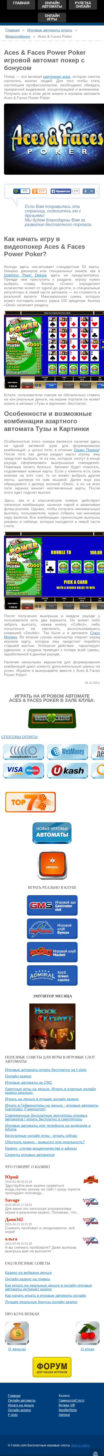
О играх (87, 1349)
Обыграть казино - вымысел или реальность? (45, 1142)
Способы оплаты (19, 737)
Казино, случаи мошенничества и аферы (41, 1148)
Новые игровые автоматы (52, 833)
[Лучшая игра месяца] (52, 1006)
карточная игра (56, 76)
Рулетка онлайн (83, 4)
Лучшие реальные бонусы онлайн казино (41, 1302)
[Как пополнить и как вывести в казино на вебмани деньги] (67, 752)
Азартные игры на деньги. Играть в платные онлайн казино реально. (50, 1091)
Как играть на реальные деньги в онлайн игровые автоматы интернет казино (48, 1287)
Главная (21, 3)
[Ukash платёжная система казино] (67, 771)
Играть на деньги (21, 1405)
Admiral (52, 975)
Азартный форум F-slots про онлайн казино (52, 1367)
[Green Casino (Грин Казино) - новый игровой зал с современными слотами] (52, 718)
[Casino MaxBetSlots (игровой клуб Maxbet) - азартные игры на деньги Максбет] (90, 1179)
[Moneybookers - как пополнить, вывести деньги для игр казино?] (23, 752)
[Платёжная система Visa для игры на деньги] (23, 771)
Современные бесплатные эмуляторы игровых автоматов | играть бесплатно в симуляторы (46, 1117)
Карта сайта (80, 1445)
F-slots (13, 1415)
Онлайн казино (18, 1076)
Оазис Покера (86, 450)
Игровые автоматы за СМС (28, 1082)
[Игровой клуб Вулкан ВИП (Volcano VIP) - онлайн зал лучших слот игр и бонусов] (90, 1202)
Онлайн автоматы (52, 4)
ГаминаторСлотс (52, 905)
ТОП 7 (30, 802)
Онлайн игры (52, 17)
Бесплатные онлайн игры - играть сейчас (41, 1135)
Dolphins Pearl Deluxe (25, 275)
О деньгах (17, 1349)
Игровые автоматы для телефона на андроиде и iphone (48, 1127)
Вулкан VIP (52, 929)
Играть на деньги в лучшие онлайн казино (42, 1099)
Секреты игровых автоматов (29, 1154)
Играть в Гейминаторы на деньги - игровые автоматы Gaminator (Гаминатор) (51, 1107)
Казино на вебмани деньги (28, 1272)
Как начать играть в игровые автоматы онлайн (45, 1295)
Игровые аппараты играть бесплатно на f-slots (45, 1070)
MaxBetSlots (52, 952)
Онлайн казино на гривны (27, 1279)
